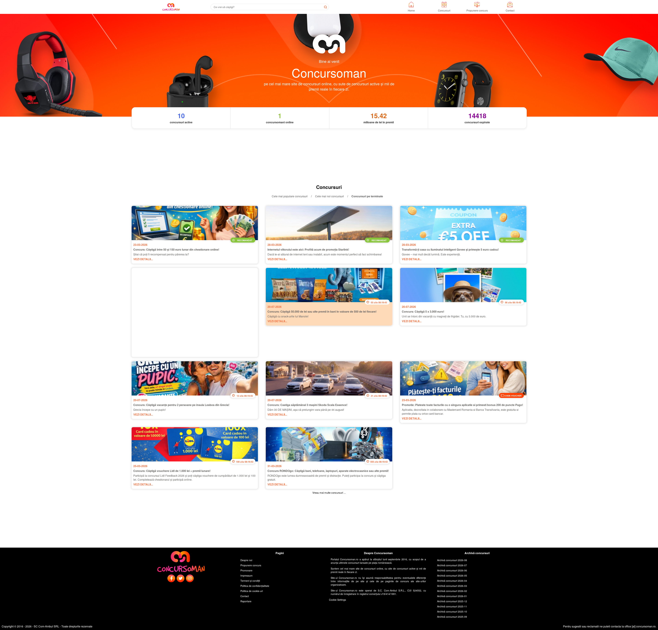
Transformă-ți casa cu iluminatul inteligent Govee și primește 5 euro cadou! (450, 249)
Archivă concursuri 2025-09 (452, 616)
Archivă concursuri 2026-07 (452, 565)
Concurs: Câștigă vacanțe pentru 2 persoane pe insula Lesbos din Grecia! (181, 405)
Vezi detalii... (143, 259)
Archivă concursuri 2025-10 (452, 611)
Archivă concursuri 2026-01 (452, 596)
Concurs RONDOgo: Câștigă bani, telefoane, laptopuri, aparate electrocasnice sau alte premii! (328, 471)
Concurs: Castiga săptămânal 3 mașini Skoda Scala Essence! (307, 405)
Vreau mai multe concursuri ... (329, 492)
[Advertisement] (329, 156)
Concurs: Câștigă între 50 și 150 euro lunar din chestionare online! (176, 249)
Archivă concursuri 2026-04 (452, 580)
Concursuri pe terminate (367, 196)
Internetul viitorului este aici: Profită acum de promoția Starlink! (308, 249)
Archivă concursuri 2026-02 (452, 591)
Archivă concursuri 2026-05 (452, 575)
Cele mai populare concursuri (290, 196)
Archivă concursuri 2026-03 (452, 586)
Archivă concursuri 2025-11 (452, 606)
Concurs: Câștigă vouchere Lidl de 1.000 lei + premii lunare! (171, 471)
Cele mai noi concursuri (329, 196)
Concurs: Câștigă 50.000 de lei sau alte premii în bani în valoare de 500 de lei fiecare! (321, 311)
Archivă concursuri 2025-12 (452, 601)
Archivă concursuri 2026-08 (452, 560)
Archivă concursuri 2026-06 (452, 570)
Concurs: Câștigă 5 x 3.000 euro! (423, 311)
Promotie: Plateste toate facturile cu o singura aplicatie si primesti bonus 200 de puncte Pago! (462, 405)
